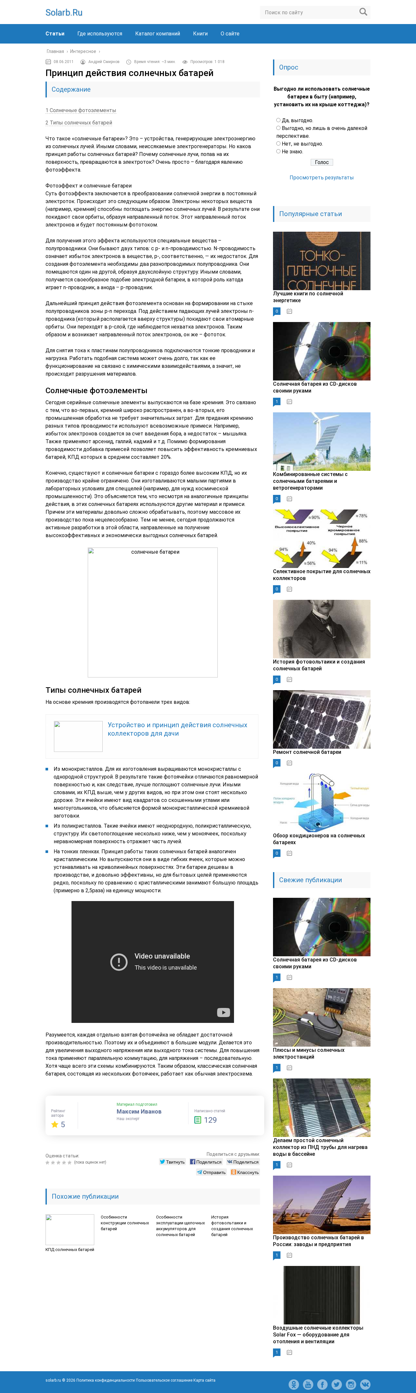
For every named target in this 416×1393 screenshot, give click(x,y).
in (351, 1384)
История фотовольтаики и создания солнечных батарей (232, 1226)
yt (308, 1384)
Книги (200, 34)
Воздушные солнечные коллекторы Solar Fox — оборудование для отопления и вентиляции (318, 1335)
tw (337, 1384)
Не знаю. (292, 151)
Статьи (55, 34)
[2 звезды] (54, 1163)
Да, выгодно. (297, 120)
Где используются (99, 34)
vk (365, 1384)
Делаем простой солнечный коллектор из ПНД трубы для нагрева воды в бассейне (320, 1147)
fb (322, 1384)
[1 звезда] (48, 1163)
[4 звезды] (65, 1163)
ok (294, 1384)
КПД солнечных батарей (70, 1249)
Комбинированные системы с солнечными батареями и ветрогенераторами (310, 481)
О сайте (230, 34)
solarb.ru (64, 13)
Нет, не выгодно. (302, 144)
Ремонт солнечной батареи (307, 752)
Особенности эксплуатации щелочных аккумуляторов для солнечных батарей (180, 1226)
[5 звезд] (70, 1163)
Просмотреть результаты (322, 177)
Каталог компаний (157, 34)
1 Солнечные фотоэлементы (81, 110)
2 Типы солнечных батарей (79, 123)
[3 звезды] (59, 1163)
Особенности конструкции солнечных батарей (125, 1223)
